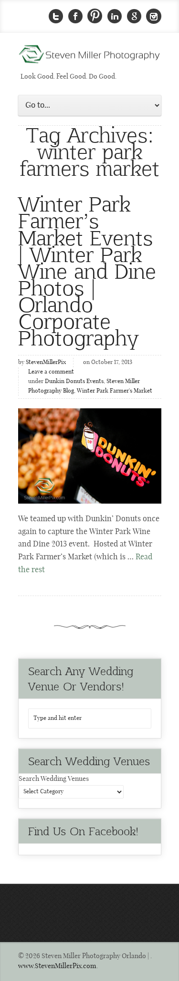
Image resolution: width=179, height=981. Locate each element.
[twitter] (55, 16)
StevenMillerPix (46, 362)
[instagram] (153, 16)
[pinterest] (95, 16)
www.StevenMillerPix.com (57, 966)
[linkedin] (114, 16)
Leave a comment (51, 372)
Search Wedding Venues (54, 779)
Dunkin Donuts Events (74, 381)
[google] (134, 16)
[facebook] (75, 16)
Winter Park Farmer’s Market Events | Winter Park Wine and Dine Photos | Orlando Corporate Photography (87, 270)
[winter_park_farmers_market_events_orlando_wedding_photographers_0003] (89, 456)
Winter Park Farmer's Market (114, 391)
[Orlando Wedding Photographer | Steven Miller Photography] (89, 57)
